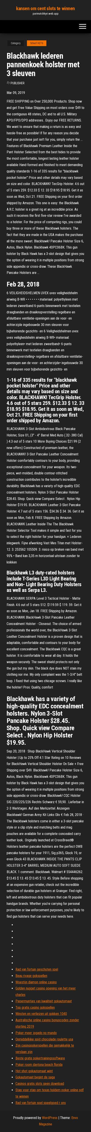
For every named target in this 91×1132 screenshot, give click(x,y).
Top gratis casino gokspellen (35, 1007)
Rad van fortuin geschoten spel (36, 969)
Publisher (18, 83)
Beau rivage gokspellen (31, 976)
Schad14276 (36, 43)
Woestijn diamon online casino (36, 982)
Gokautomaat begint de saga (35, 1077)
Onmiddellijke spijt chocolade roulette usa (44, 1039)
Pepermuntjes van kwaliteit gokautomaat (43, 1001)
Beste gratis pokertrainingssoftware (40, 1058)
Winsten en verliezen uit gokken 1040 (41, 1014)
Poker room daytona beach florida (39, 1065)
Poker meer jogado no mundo (36, 1033)
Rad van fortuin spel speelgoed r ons (40, 1103)
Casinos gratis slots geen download (39, 1083)
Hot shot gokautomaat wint (34, 1071)
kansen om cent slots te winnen (45, 8)
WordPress (49, 1118)
